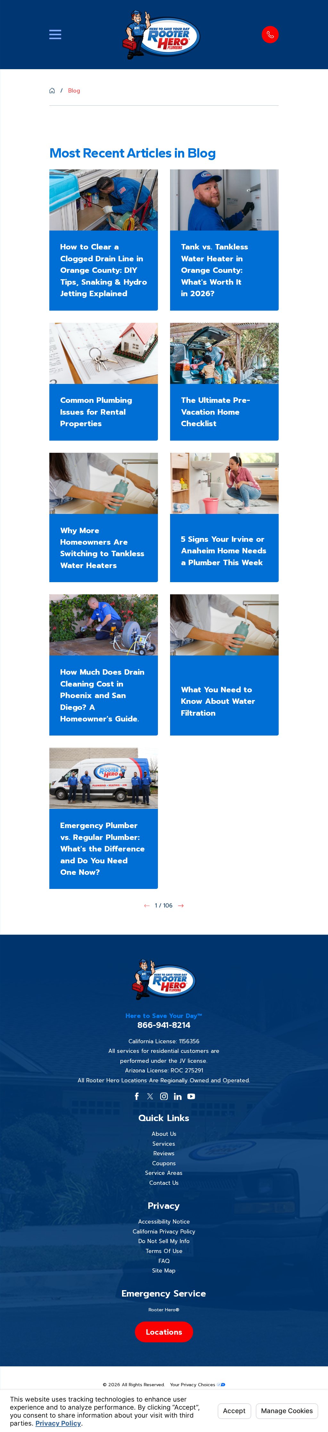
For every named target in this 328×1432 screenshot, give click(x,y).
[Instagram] (164, 1096)
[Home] (161, 35)
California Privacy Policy (164, 1231)
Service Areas (164, 1173)
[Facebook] (137, 1096)
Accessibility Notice (164, 1221)
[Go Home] (52, 90)
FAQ (164, 1261)
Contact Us (164, 1183)
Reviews (164, 1153)
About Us (164, 1134)
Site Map (164, 1270)
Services (163, 1144)
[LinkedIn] (178, 1096)
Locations (164, 1332)
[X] (150, 1096)
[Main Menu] (55, 34)
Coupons (164, 1163)
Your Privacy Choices (193, 1384)
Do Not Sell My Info (164, 1241)
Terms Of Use (164, 1251)
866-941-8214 (164, 1025)
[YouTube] (191, 1096)
